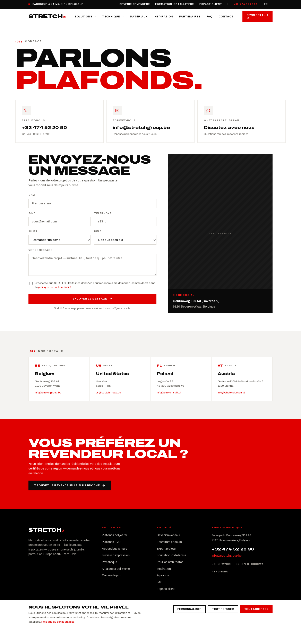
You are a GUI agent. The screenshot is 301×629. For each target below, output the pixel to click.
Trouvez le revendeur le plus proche (67, 485)
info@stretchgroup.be (48, 392)
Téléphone (102, 213)
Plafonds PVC (111, 542)
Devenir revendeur (135, 4)
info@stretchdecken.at (231, 392)
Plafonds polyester (114, 535)
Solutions (83, 16)
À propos (163, 575)
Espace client (210, 4)
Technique (111, 16)
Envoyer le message (89, 298)
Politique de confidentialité (58, 621)
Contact (226, 16)
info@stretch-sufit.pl (169, 392)
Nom (31, 195)
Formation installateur (174, 4)
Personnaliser (189, 609)
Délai (98, 231)
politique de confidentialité (54, 287)
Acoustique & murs (114, 548)
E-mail (33, 213)
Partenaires (189, 16)
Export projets (166, 548)
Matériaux (139, 16)
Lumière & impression (116, 555)
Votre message (40, 250)
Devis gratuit (257, 15)
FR (266, 4)
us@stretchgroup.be (108, 392)
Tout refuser (223, 609)
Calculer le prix (111, 575)
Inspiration (163, 16)
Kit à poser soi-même (116, 568)
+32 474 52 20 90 (246, 4)
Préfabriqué (109, 562)
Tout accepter (256, 609)
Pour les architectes (170, 562)
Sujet (33, 231)
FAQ (209, 16)
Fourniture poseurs (169, 542)
